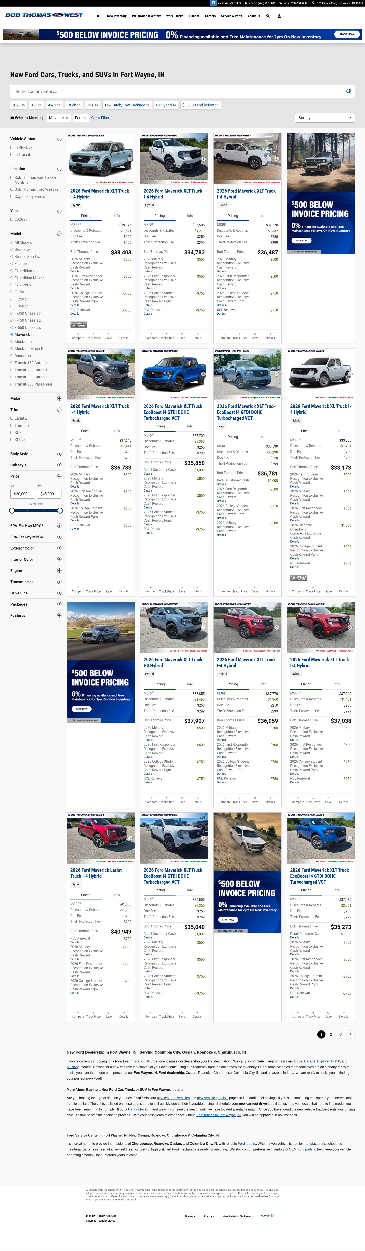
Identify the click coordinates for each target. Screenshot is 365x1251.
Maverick (56, 118)
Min (12, 486)
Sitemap (189, 1216)
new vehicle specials (212, 1098)
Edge (298, 1061)
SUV (149, 1061)
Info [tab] (117, 216)
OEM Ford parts (301, 1149)
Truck (73, 105)
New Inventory (117, 16)
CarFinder (136, 1109)
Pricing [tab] (86, 216)
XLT (36, 105)
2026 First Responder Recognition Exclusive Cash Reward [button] (86, 282)
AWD (54, 105)
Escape (309, 1061)
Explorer (323, 1061)
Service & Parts (231, 16)
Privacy (208, 1216)
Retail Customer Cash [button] (160, 471)
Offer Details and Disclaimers (303, 252)
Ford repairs (247, 1143)
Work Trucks (174, 16)
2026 (18, 105)
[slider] (12, 511)
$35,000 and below (200, 105)
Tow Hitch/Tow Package (127, 105)
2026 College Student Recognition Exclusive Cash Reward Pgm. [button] (86, 299)
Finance (194, 16)
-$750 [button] (127, 293)
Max (39, 486)
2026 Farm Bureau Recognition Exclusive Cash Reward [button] (306, 480)
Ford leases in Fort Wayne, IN (218, 1115)
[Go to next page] (351, 1034)
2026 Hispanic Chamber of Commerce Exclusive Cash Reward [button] (305, 533)
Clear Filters (101, 118)
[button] (100, 205)
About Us (254, 16)
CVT (92, 105)
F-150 (335, 1061)
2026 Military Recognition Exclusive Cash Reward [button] (86, 265)
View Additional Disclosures (237, 1216)
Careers (210, 16)
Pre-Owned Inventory (146, 16)
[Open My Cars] (278, 16)
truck (135, 1061)
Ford (79, 118)
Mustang (73, 1067)
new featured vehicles (173, 1098)
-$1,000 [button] (199, 470)
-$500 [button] (127, 260)
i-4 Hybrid (166, 105)
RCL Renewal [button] (80, 312)
